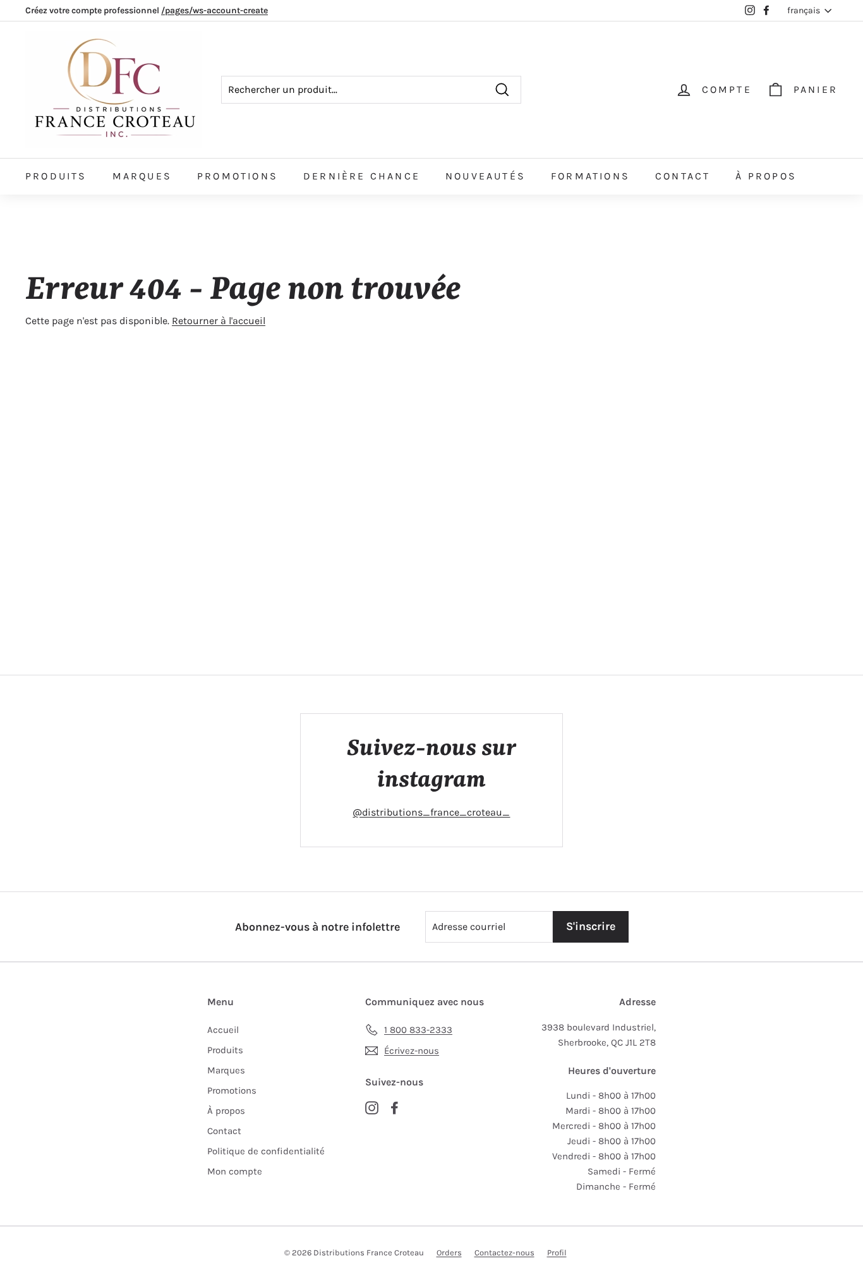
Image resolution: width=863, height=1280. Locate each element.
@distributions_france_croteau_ (431, 812)
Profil (557, 1252)
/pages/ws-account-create (214, 10)
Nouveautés (485, 176)
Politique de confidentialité (266, 1151)
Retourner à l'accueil (218, 321)
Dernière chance (361, 176)
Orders (449, 1252)
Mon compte (234, 1171)
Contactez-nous (504, 1252)
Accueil (223, 1029)
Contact (682, 176)
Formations (590, 176)
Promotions (237, 176)
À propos (766, 176)
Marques (142, 176)
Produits (56, 176)
